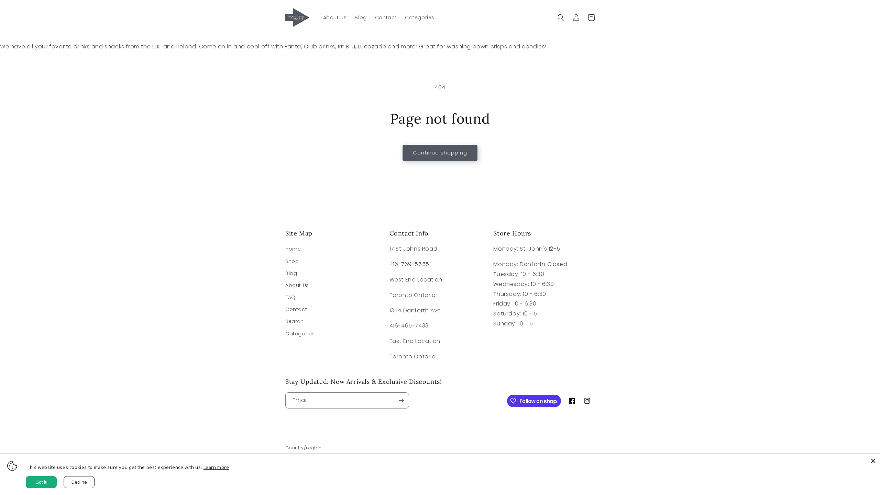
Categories (300, 333)
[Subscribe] (401, 400)
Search (294, 321)
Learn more (216, 467)
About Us (297, 285)
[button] (561, 17)
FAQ (290, 297)
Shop (292, 261)
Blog (291, 273)
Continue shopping (440, 152)
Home (293, 248)
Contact (296, 309)
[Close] (873, 460)
